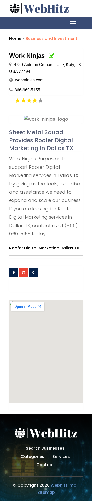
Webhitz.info (63, 485)
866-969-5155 (27, 90)
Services (61, 457)
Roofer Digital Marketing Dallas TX (44, 248)
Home (15, 38)
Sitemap (46, 492)
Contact (45, 465)
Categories (32, 457)
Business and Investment (51, 38)
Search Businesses (45, 449)
